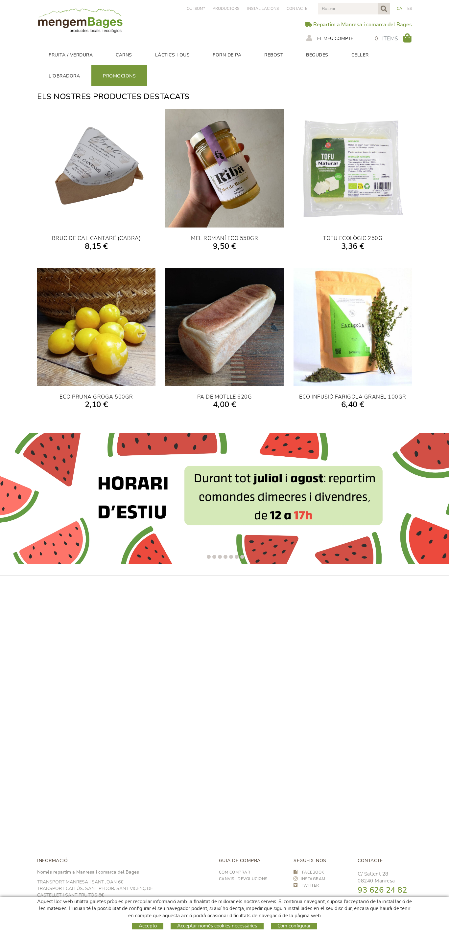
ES (409, 9)
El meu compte (334, 38)
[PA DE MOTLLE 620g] (224, 327)
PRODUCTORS (226, 9)
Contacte (297, 9)
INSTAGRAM (313, 879)
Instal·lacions (263, 9)
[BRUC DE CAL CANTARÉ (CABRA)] (96, 168)
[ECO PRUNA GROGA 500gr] (96, 327)
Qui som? (196, 9)
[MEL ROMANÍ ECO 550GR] (224, 168)
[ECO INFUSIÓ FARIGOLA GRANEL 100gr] (353, 327)
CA (400, 9)
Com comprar (234, 872)
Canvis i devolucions (243, 879)
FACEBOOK (312, 872)
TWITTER (310, 885)
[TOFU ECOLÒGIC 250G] (353, 168)
